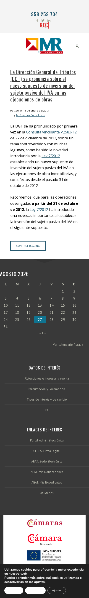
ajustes (39, 582)
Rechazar (35, 590)
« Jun (42, 333)
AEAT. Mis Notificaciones (47, 472)
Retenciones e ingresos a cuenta (47, 378)
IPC (46, 410)
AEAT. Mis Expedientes (46, 482)
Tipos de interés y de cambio (47, 399)
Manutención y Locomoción (47, 389)
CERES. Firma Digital (46, 451)
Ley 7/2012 (51, 155)
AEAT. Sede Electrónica (47, 461)
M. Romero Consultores (30, 115)
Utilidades (47, 493)
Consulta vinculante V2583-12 (51, 132)
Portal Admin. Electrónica (47, 440)
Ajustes (56, 590)
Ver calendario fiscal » (68, 345)
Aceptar (14, 590)
